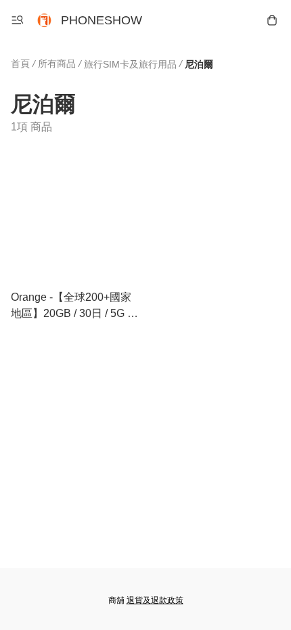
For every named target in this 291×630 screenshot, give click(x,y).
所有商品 (57, 63)
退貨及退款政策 (155, 600)
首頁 (20, 63)
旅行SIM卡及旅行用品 (130, 64)
